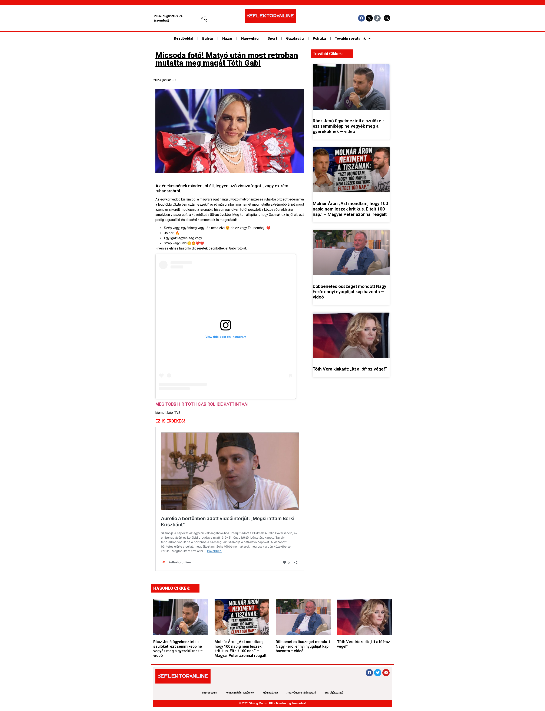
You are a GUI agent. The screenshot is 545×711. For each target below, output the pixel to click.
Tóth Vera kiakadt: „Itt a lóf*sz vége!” (350, 369)
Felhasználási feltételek (240, 692)
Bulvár (207, 38)
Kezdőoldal (183, 38)
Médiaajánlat (270, 692)
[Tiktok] (377, 18)
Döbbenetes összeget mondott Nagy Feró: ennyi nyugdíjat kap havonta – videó (349, 292)
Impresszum (209, 692)
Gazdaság (295, 38)
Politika (319, 38)
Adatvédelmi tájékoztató (301, 692)
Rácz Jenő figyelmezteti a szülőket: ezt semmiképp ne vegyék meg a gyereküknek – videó (348, 126)
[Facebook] (361, 18)
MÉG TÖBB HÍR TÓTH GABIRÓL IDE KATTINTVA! (201, 404)
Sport (272, 38)
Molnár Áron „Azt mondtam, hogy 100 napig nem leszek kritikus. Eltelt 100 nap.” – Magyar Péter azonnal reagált (350, 209)
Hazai (227, 38)
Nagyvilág (250, 38)
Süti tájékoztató (333, 692)
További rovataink (350, 38)
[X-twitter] (369, 18)
